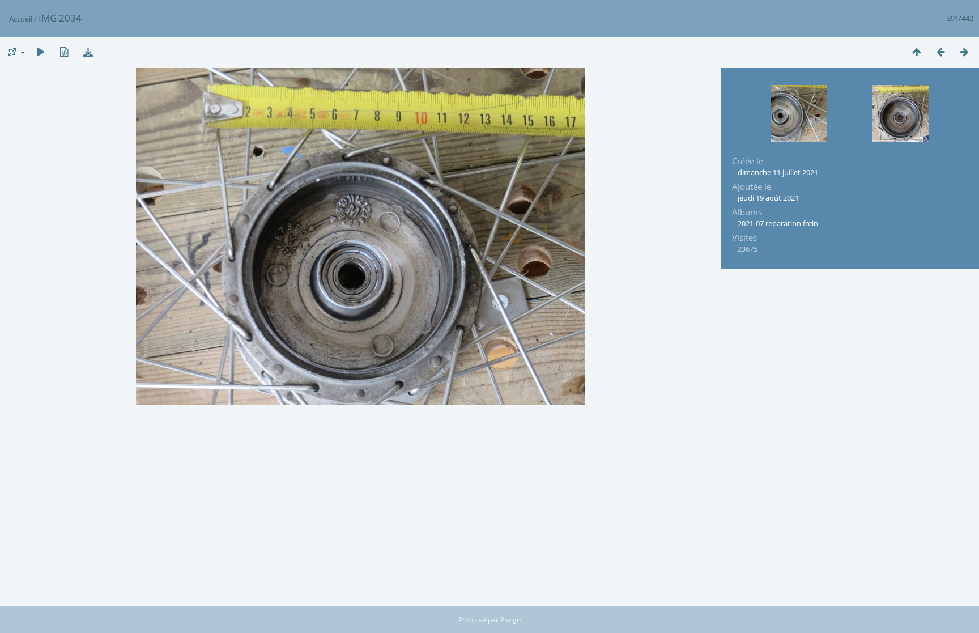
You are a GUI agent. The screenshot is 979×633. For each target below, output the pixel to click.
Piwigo (510, 619)
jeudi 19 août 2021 (768, 198)
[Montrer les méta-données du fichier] (64, 51)
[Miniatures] (917, 51)
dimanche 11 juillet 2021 (778, 172)
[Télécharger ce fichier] (88, 51)
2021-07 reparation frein (778, 223)
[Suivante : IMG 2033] (964, 51)
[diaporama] (40, 51)
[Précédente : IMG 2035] (940, 51)
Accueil (20, 19)
